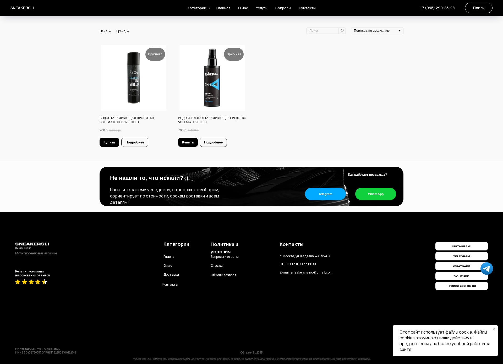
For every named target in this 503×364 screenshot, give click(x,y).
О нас (243, 8)
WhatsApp (376, 194)
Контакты (307, 8)
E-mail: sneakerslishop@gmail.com (306, 272)
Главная (223, 8)
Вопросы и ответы (225, 256)
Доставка (171, 274)
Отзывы (217, 265)
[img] (461, 276)
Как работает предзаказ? (367, 174)
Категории (197, 8)
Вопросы (283, 8)
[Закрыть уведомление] (493, 329)
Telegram (325, 194)
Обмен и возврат (224, 275)
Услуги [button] (261, 8)
